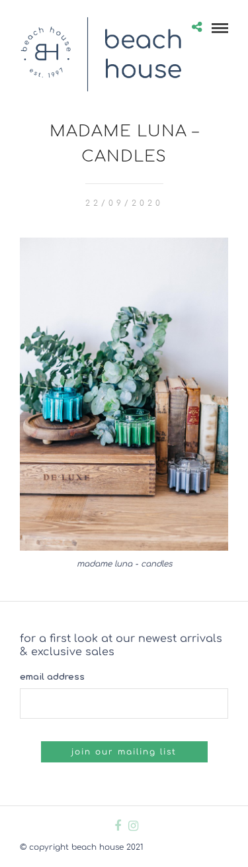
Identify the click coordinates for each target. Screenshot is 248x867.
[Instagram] (133, 826)
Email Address (52, 677)
